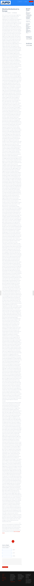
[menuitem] (30, 4)
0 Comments (9, 12)
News (3, 580)
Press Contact (4, 578)
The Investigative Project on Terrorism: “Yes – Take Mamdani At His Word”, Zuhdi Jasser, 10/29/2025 (29, 15)
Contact (26, 1)
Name (14, 549)
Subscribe (20, 1)
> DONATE (19, 580)
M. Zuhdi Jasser (15, 12)
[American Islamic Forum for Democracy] (6, 3)
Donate (31, 1)
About (3, 575)
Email (14, 552)
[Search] (30, 4)
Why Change (4, 577)
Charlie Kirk (28, 21)
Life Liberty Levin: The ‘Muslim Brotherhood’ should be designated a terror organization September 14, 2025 (28, 28)
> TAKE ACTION (12, 581)
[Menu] (32, 4)
